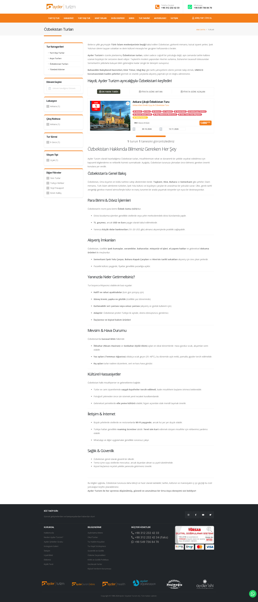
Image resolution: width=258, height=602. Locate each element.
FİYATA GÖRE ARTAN (151, 91)
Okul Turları (93, 537)
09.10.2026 (147, 129)
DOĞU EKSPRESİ (118, 18)
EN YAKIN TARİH (109, 91)
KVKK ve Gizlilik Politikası (98, 559)
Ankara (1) (55, 106)
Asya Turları (56, 58)
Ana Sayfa (200, 29)
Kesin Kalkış (56, 192)
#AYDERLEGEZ (160, 18)
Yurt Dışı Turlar (57, 53)
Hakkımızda (49, 533)
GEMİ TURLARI (101, 18)
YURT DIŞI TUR (84, 18)
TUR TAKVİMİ (144, 18)
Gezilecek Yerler (95, 564)
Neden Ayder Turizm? (53, 537)
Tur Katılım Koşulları (96, 542)
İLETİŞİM (174, 18)
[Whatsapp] (253, 594)
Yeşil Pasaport (57, 188)
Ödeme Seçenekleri (96, 555)
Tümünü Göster (57, 69)
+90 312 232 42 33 (170, 7)
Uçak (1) (54, 160)
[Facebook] (195, 514)
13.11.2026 (173, 129)
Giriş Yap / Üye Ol (203, 18)
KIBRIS (131, 18)
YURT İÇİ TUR (53, 18)
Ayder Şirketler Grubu (53, 542)
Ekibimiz (47, 559)
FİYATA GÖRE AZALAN (194, 91)
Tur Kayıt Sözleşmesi (97, 546)
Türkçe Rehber (57, 183)
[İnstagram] (188, 514)
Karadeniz (69, 18)
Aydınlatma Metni (95, 533)
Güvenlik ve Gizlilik (96, 550)
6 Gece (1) (55, 142)
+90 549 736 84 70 (203, 7)
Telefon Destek (167, 5)
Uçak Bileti (48, 555)
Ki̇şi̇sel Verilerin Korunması (99, 568)
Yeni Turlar (55, 178)
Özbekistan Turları (59, 64)
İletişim (47, 550)
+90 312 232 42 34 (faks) (151, 537)
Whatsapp (198, 5)
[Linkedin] (203, 514)
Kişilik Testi (48, 564)
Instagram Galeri (51, 546)
